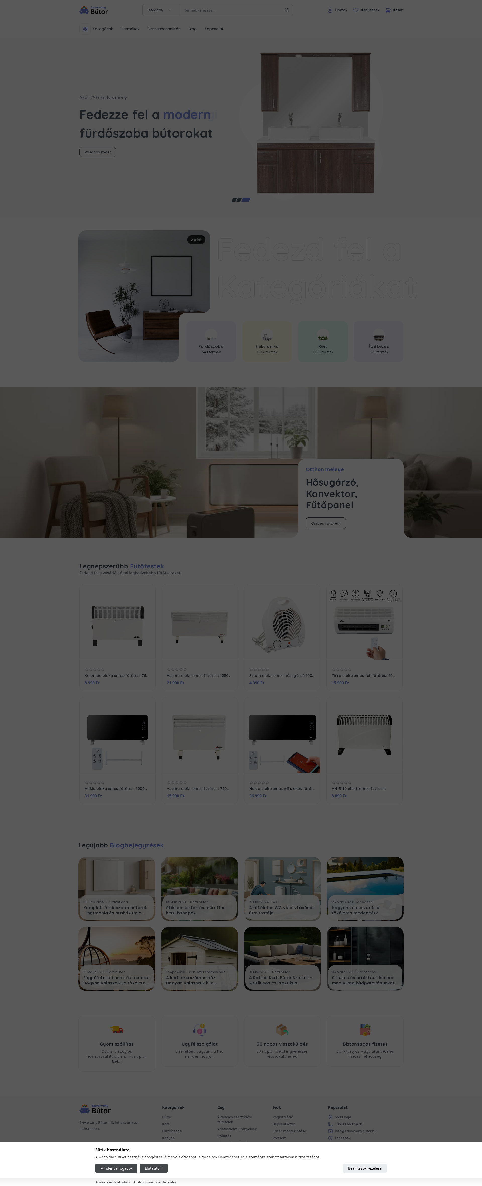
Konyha (168, 1138)
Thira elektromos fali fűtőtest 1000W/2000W (364, 675)
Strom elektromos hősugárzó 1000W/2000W (282, 675)
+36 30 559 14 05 (349, 1124)
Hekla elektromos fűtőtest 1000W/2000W (117, 788)
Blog (193, 28)
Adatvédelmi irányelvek (237, 1129)
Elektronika (211, 346)
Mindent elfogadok (116, 1168)
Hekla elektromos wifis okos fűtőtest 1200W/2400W (282, 788)
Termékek (130, 28)
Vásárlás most (98, 152)
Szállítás (224, 1136)
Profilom (279, 1138)
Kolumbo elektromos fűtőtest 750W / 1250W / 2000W (117, 675)
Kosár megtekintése (289, 1131)
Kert (267, 346)
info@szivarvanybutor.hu (356, 1131)
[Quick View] (112, 652)
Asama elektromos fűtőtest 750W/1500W (200, 788)
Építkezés (323, 346)
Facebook (342, 1138)
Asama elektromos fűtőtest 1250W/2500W (200, 675)
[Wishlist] (101, 652)
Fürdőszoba (172, 1131)
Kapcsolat (214, 28)
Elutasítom (154, 1168)
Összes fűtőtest (326, 523)
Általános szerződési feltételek (155, 1182)
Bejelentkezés (284, 1124)
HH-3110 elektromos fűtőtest (359, 788)
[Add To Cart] (133, 652)
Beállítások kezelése (365, 1168)
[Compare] (122, 652)
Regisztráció (283, 1117)
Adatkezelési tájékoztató (112, 1182)
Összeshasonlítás (163, 28)
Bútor (378, 346)
